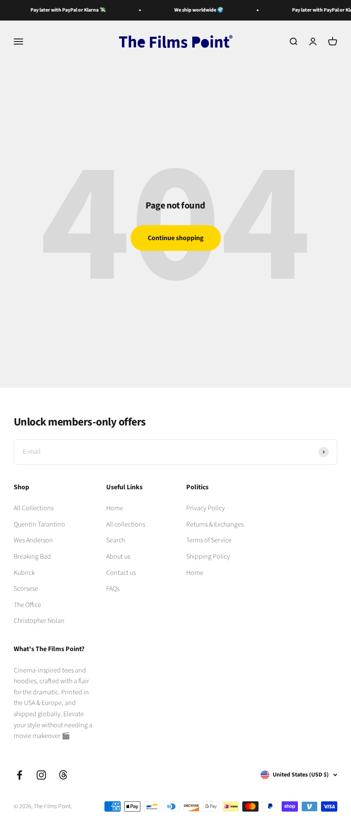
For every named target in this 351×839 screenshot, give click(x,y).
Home (114, 508)
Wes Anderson (33, 540)
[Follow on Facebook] (19, 775)
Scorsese (26, 588)
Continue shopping (176, 238)
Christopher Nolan (39, 620)
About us (118, 556)
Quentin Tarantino (39, 524)
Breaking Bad (32, 556)
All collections (125, 524)
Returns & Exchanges (215, 524)
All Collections (34, 508)
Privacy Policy (205, 508)
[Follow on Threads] (63, 775)
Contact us (121, 572)
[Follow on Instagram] (41, 775)
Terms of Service (209, 540)
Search (115, 540)
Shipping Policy (208, 556)
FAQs (112, 588)
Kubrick (24, 572)
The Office (27, 605)
